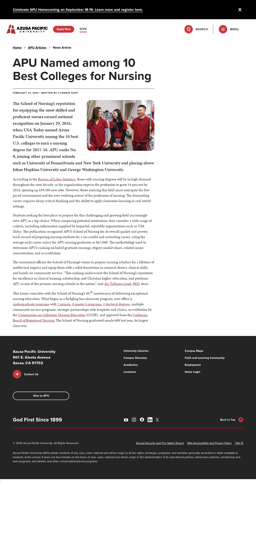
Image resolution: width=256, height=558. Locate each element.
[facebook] (142, 419)
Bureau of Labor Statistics (56, 179)
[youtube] (126, 419)
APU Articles (37, 47)
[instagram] (134, 419)
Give (83, 29)
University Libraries (136, 351)
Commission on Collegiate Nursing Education (51, 314)
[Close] (240, 9)
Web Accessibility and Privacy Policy (209, 443)
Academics (131, 365)
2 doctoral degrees (116, 304)
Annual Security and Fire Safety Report (160, 443)
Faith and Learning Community (205, 358)
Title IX (239, 443)
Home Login (192, 372)
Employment (193, 365)
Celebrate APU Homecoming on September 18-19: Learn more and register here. (78, 9)
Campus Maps (194, 351)
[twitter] (158, 419)
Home (17, 47)
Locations (130, 372)
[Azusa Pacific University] (27, 29)
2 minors (64, 304)
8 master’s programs (86, 304)
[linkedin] (150, 419)
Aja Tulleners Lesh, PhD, (122, 283)
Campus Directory (135, 358)
